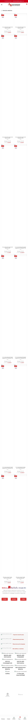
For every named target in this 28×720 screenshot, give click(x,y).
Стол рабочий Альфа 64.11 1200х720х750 (20, 28)
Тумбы (23, 599)
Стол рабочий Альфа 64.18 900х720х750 (7, 138)
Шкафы (14, 599)
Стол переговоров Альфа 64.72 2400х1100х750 (20, 468)
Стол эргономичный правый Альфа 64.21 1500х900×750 (20, 248)
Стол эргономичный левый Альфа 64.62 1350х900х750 (7, 468)
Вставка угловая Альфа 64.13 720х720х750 (7, 578)
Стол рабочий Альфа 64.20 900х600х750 (7, 248)
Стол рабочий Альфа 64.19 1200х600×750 (20, 138)
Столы (4, 599)
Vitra (7, 29)
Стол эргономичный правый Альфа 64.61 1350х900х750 (20, 358)
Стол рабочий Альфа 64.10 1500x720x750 (7, 28)
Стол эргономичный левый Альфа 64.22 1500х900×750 (7, 358)
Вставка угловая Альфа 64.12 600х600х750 (20, 578)
